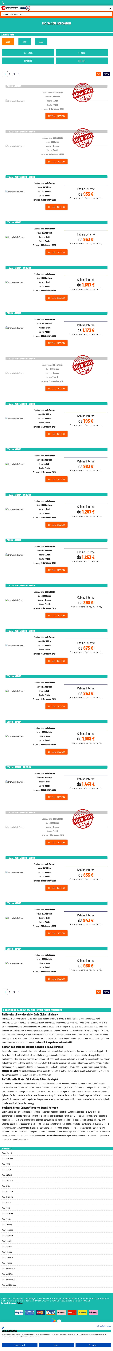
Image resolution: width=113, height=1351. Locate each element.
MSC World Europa (9, 1284)
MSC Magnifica (7, 1191)
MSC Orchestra (7, 1213)
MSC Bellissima (7, 1158)
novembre (28, 61)
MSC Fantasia (7, 1174)
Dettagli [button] (56, 116)
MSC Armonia (7, 1152)
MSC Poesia (6, 1218)
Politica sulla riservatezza (104, 1326)
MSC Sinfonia (7, 1251)
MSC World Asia (7, 1273)
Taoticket (20, 1303)
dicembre (81, 61)
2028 (41, 41)
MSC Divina (6, 1163)
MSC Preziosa (7, 1224)
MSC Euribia (6, 1169)
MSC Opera (6, 1207)
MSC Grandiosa (7, 1180)
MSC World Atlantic (9, 1279)
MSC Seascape (7, 1229)
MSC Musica (6, 1202)
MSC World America (9, 1268)
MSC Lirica (6, 1185)
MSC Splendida (7, 1257)
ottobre (81, 52)
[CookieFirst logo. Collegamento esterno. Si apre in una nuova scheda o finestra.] (3, 1328)
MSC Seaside (7, 1240)
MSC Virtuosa (7, 1262)
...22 (13, 74)
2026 (8, 41)
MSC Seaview (7, 1246)
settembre (28, 52)
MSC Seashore (7, 1235)
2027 (25, 41)
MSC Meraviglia (7, 1196)
